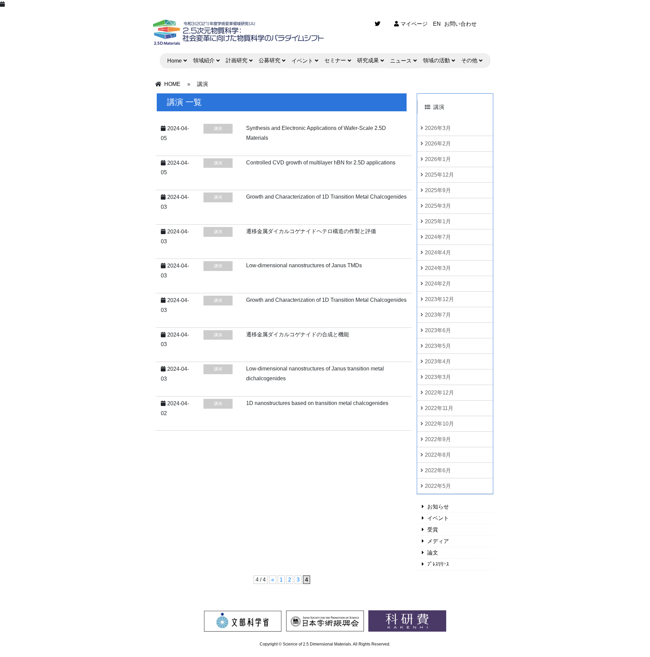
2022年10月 (439, 424)
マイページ (414, 24)
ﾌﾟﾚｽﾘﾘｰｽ (438, 564)
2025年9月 (438, 190)
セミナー (335, 60)
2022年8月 (438, 455)
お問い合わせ (460, 24)
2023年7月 (438, 315)
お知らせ (438, 506)
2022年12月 (439, 392)
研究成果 (368, 60)
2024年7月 (438, 237)
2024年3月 (438, 268)
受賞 (432, 530)
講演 (202, 84)
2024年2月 (438, 284)
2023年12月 (439, 299)
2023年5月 (438, 346)
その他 (469, 60)
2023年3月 (438, 377)
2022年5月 (438, 486)
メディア (438, 541)
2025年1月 (438, 221)
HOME (172, 84)
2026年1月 (438, 159)
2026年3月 (438, 128)
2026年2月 (438, 143)
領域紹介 (204, 60)
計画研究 (236, 60)
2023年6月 (438, 330)
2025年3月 (438, 206)
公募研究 (269, 60)
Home (174, 61)
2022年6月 (438, 470)
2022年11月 (439, 408)
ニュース (401, 61)
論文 (432, 553)
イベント (302, 61)
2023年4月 (438, 361)
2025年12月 (439, 175)
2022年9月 (438, 439)
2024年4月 (438, 252)
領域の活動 (436, 60)
